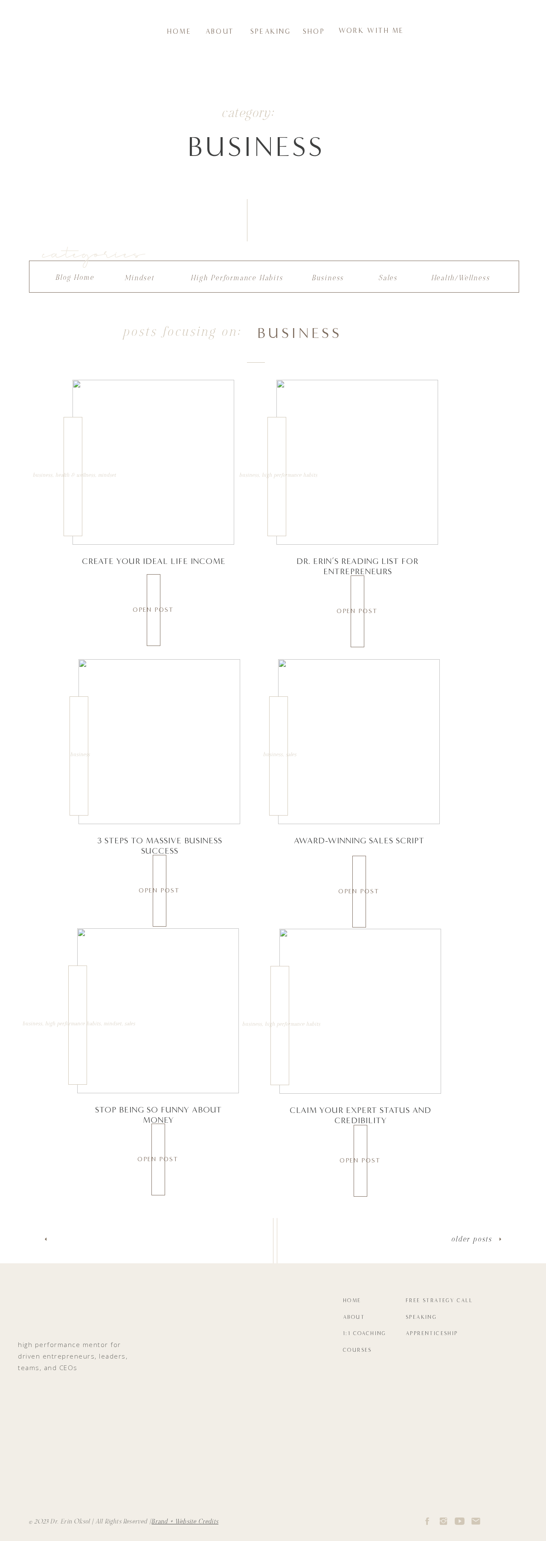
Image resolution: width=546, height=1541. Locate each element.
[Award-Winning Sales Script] (359, 741)
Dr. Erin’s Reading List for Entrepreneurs (357, 566)
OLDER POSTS (471, 1239)
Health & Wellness (75, 475)
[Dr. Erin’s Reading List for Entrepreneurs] (357, 462)
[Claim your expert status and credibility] (360, 1011)
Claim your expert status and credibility (360, 1115)
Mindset (107, 475)
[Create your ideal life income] (153, 462)
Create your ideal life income (154, 561)
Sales (291, 754)
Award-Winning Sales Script (359, 840)
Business (42, 475)
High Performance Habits (289, 475)
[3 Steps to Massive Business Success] (159, 741)
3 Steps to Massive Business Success (159, 845)
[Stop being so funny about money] (158, 1010)
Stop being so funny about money (158, 1114)
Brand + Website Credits (184, 1522)
